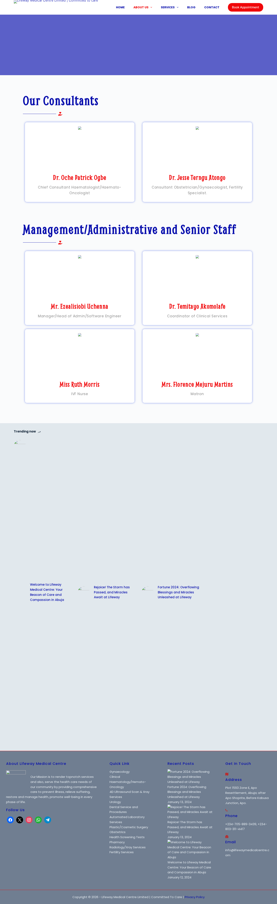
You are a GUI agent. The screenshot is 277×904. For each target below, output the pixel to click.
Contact (211, 7)
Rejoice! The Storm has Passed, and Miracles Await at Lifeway (112, 592)
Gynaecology (120, 772)
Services (168, 7)
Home (120, 7)
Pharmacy (117, 842)
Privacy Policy (195, 897)
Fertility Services (122, 852)
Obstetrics (118, 832)
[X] (19, 819)
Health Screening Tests (127, 837)
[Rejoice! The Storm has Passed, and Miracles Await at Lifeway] (84, 592)
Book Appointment (245, 7)
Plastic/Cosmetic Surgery (129, 827)
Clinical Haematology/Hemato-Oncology (128, 782)
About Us (140, 7)
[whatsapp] (38, 819)
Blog (191, 7)
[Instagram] (29, 819)
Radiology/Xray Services (128, 847)
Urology (115, 802)
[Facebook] (10, 819)
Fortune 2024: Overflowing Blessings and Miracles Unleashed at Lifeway (178, 592)
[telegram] (47, 819)
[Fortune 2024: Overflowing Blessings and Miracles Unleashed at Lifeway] (148, 592)
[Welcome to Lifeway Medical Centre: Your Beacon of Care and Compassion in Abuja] (20, 592)
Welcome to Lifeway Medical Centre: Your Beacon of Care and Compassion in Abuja (47, 592)
